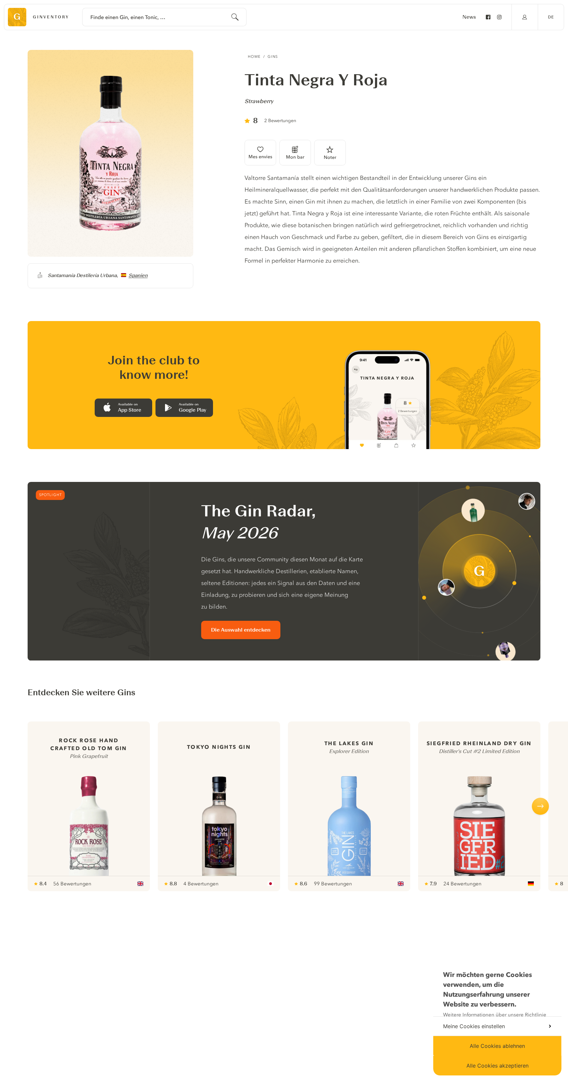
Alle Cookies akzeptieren (497, 1065)
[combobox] (164, 17)
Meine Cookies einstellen (474, 1026)
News (469, 17)
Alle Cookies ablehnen (497, 1046)
